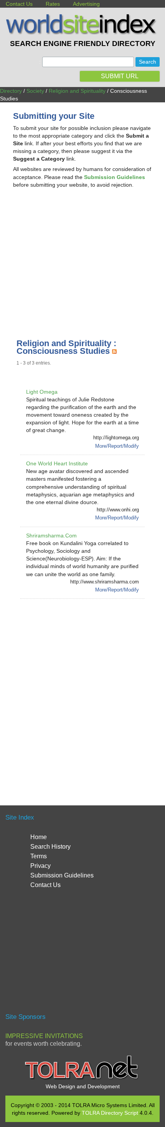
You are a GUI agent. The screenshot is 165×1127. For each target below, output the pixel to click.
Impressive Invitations (44, 1036)
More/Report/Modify (117, 446)
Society (35, 91)
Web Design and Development (83, 1086)
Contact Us (19, 4)
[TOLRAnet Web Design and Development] (82, 1079)
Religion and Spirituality (77, 91)
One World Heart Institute (57, 463)
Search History (50, 846)
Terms (38, 856)
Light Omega (42, 392)
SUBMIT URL (120, 76)
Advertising (86, 4)
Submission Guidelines (62, 875)
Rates (53, 4)
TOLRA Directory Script (110, 1113)
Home (38, 837)
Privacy (40, 866)
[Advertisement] (82, 255)
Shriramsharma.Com (51, 535)
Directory (11, 91)
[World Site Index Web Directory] (82, 33)
